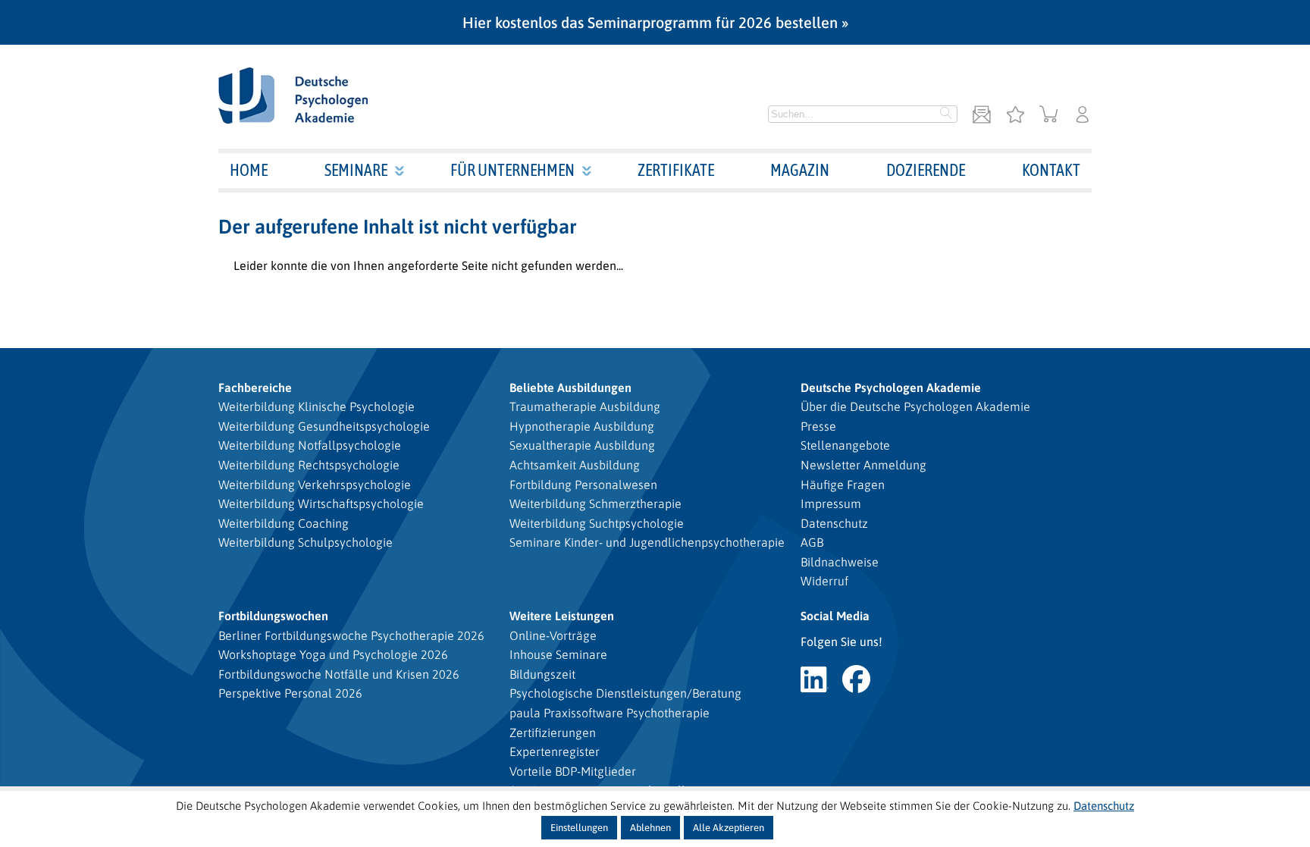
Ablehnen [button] (650, 827)
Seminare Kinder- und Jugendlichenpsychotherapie (647, 542)
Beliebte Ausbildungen (570, 387)
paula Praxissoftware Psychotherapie (609, 713)
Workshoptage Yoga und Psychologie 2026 (333, 654)
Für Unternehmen (512, 170)
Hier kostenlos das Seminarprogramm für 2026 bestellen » (655, 22)
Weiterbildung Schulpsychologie (305, 542)
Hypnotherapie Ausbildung (581, 426)
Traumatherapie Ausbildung (584, 406)
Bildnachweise (840, 562)
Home (249, 170)
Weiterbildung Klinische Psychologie (316, 406)
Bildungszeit (542, 674)
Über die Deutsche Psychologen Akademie (915, 406)
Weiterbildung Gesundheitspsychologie (324, 426)
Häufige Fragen (843, 484)
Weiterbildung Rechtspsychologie (309, 465)
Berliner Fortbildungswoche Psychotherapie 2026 (351, 635)
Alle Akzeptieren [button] (728, 827)
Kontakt (1051, 170)
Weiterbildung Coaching (283, 523)
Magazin (799, 170)
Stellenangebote (845, 445)
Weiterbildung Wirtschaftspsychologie (321, 503)
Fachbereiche (255, 387)
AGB (812, 542)
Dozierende (925, 170)
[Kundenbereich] (1082, 115)
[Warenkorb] (1048, 115)
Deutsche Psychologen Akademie (891, 387)
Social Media (835, 616)
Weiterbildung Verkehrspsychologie (314, 484)
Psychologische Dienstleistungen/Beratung (625, 693)
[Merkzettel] (1015, 115)
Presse (818, 426)
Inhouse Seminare (558, 654)
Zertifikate (676, 170)
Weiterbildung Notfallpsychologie (309, 445)
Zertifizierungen (552, 732)
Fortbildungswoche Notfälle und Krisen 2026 (338, 674)
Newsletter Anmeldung (863, 465)
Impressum (831, 503)
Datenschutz (834, 523)
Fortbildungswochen (273, 616)
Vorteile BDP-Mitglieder (572, 771)
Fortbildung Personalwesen (583, 484)
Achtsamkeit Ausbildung (574, 465)
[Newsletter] (982, 115)
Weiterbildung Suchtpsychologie (596, 523)
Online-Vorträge (553, 635)
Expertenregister (554, 751)
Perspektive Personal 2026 (290, 693)
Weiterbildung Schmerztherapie (595, 503)
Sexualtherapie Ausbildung (582, 445)
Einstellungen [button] (579, 827)
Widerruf (824, 581)
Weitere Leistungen (561, 616)
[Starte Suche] (946, 114)
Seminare (355, 170)
